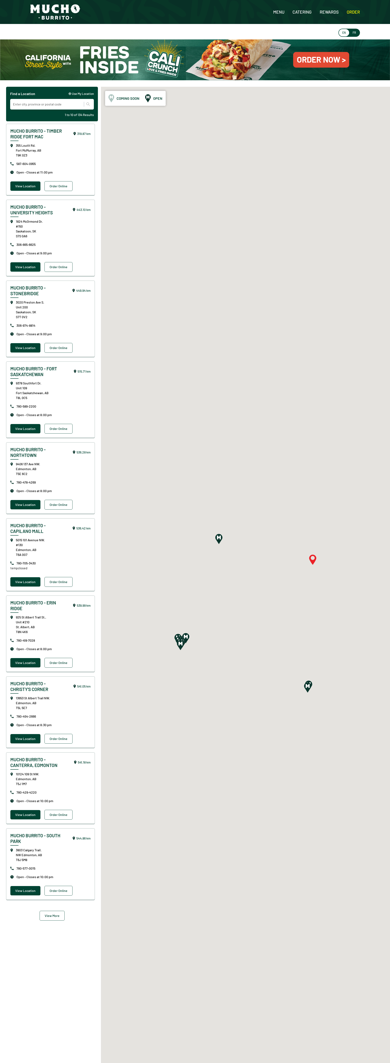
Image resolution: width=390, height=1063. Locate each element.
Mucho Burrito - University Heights (31, 209)
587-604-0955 (26, 164)
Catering (302, 11)
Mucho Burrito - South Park (35, 838)
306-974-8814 (25, 325)
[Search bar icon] (87, 104)
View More (52, 916)
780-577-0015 (25, 868)
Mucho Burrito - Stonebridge (28, 290)
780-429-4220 (26, 792)
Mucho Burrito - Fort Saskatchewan (33, 371)
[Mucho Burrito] (55, 12)
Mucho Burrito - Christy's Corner (29, 686)
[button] (218, 539)
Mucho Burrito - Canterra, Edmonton (33, 762)
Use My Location (83, 93)
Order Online (58, 186)
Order (353, 11)
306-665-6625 (26, 244)
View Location (25, 186)
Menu (278, 11)
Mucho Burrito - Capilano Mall (28, 528)
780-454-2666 (26, 716)
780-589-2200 (26, 406)
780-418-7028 (25, 640)
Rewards (329, 11)
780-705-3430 (26, 563)
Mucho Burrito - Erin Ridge (33, 605)
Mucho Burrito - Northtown (28, 452)
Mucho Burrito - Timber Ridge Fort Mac (36, 133)
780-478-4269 (26, 482)
